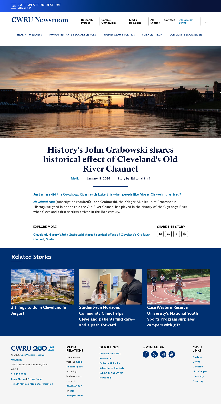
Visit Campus (200, 371)
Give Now (198, 366)
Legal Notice (18, 379)
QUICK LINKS (109, 347)
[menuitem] (29, 34)
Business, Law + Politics (119, 34)
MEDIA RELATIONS (74, 349)
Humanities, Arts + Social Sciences (72, 34)
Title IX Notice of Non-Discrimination (32, 383)
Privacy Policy (34, 379)
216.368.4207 (74, 385)
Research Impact (87, 21)
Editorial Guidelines (110, 363)
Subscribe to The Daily (111, 368)
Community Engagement (187, 34)
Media (50, 239)
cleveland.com (44, 202)
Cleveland (40, 235)
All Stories (155, 21)
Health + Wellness (29, 34)
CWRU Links (197, 349)
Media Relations (135, 21)
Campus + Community (109, 21)
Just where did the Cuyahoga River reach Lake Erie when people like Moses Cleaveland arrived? (107, 194)
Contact (169, 20)
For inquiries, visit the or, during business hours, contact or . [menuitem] (75, 376)
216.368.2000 (19, 374)
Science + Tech (152, 34)
